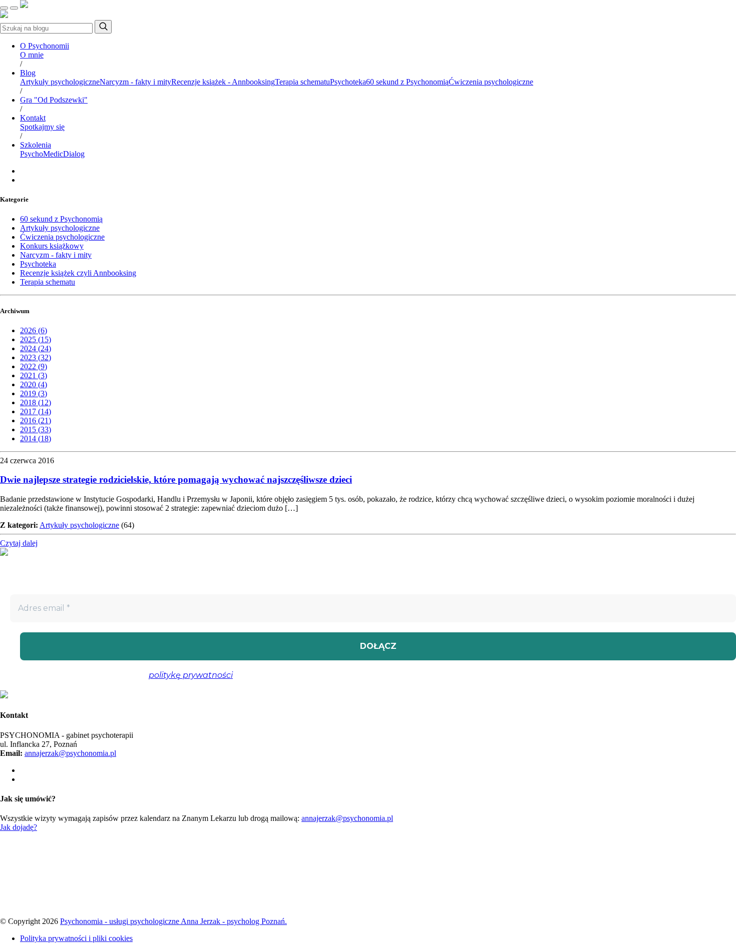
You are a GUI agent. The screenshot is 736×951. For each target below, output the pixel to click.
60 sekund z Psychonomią (407, 82)
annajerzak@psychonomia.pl (70, 753)
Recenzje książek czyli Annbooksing (78, 273)
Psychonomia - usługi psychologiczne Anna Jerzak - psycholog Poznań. (173, 921)
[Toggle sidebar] (14, 8)
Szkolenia (35, 145)
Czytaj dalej (19, 543)
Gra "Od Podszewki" (54, 100)
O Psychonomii (44, 46)
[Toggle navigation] (4, 8)
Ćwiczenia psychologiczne (491, 82)
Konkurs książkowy (52, 246)
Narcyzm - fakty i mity (135, 82)
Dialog (74, 154)
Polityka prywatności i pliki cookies (76, 938)
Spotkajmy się (42, 127)
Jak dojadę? (18, 827)
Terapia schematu (302, 82)
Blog (28, 73)
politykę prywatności (191, 675)
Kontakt (33, 118)
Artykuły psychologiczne (60, 82)
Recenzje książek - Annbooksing (223, 82)
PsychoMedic (41, 154)
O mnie (32, 55)
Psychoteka (348, 82)
